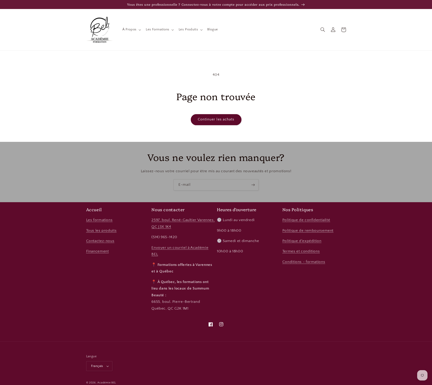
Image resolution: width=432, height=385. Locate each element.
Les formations (99, 220)
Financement (97, 251)
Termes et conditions (301, 251)
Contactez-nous (100, 241)
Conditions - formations (303, 262)
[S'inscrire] (253, 184)
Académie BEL (106, 382)
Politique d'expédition (302, 241)
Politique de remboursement (307, 231)
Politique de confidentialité (306, 220)
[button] (131, 30)
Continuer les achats (216, 119)
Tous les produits (101, 231)
